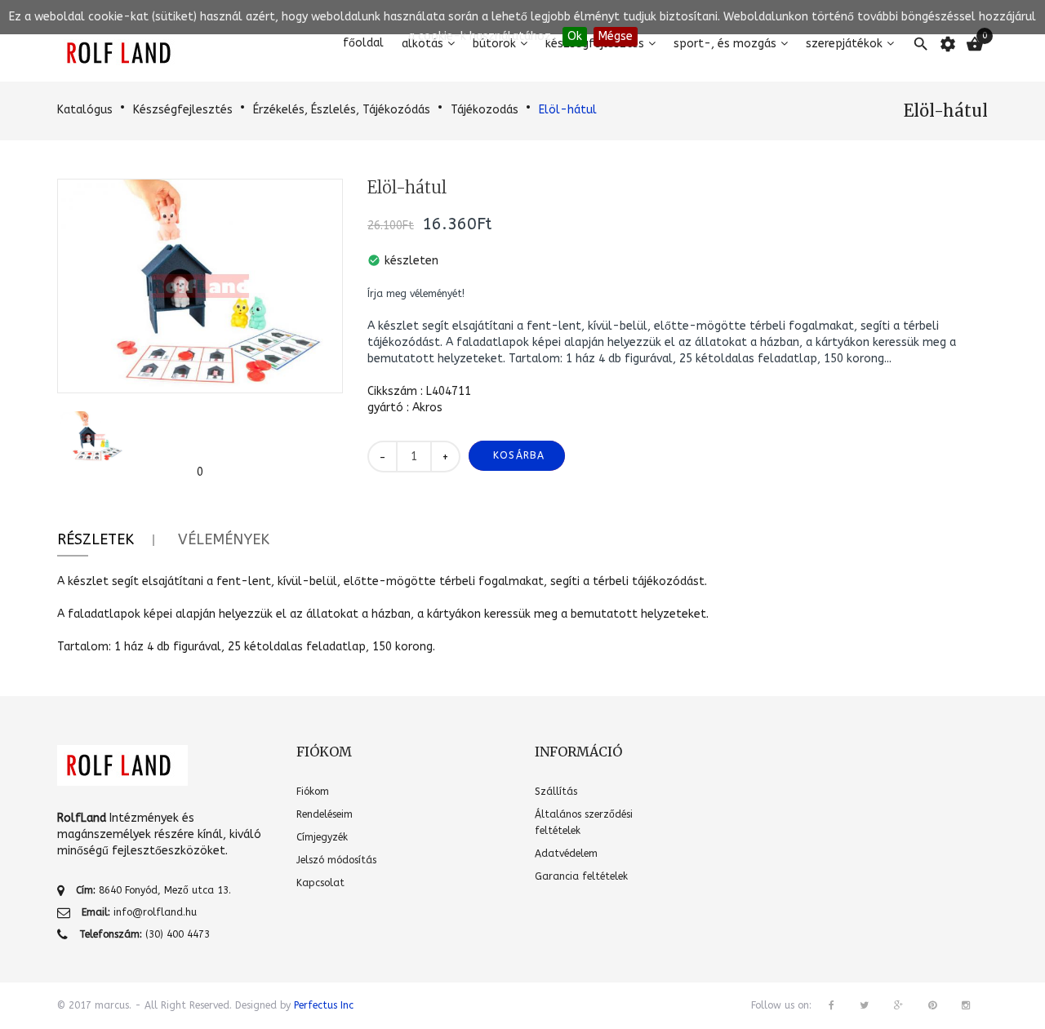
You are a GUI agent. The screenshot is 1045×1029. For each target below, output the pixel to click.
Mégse (615, 36)
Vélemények (223, 539)
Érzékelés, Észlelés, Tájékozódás (341, 110)
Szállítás (556, 791)
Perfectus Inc (324, 1005)
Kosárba (519, 455)
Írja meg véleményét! (416, 293)
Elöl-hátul (568, 110)
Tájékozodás (484, 110)
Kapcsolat (320, 883)
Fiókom (312, 791)
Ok (574, 36)
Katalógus (85, 110)
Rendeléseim (324, 814)
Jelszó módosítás (336, 860)
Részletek (95, 539)
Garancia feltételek (581, 876)
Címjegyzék (322, 837)
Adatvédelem (566, 853)
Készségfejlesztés (183, 110)
